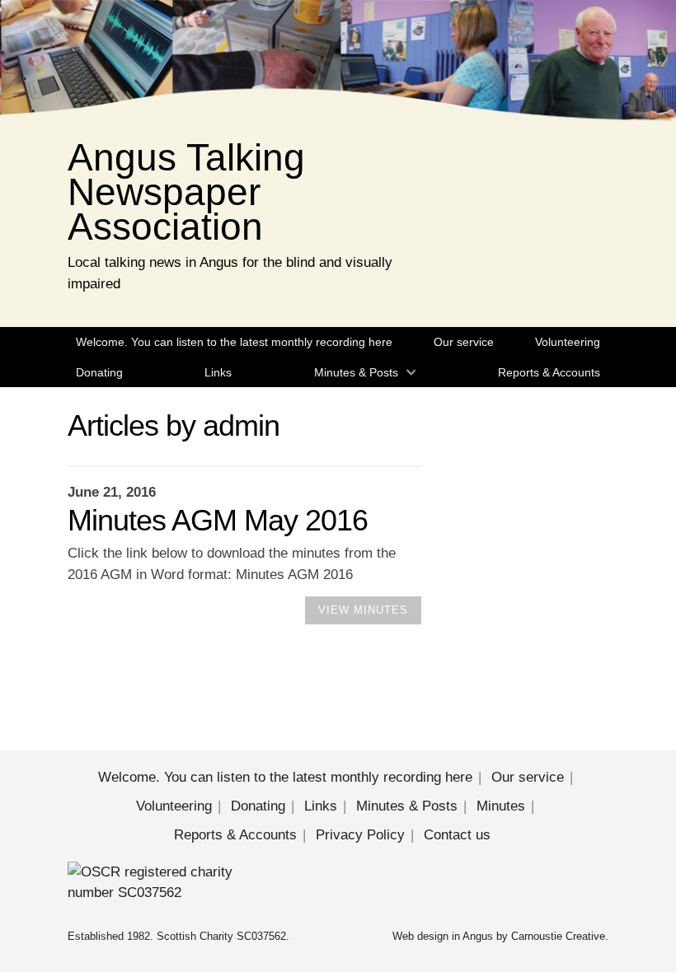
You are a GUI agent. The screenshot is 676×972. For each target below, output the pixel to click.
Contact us (457, 835)
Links (218, 372)
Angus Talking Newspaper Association (186, 192)
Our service (464, 341)
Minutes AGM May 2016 (218, 520)
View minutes (363, 610)
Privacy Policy (360, 835)
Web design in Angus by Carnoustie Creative (498, 936)
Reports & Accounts (549, 372)
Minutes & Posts (356, 372)
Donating (99, 372)
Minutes (500, 806)
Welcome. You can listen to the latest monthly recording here (234, 341)
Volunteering (567, 341)
